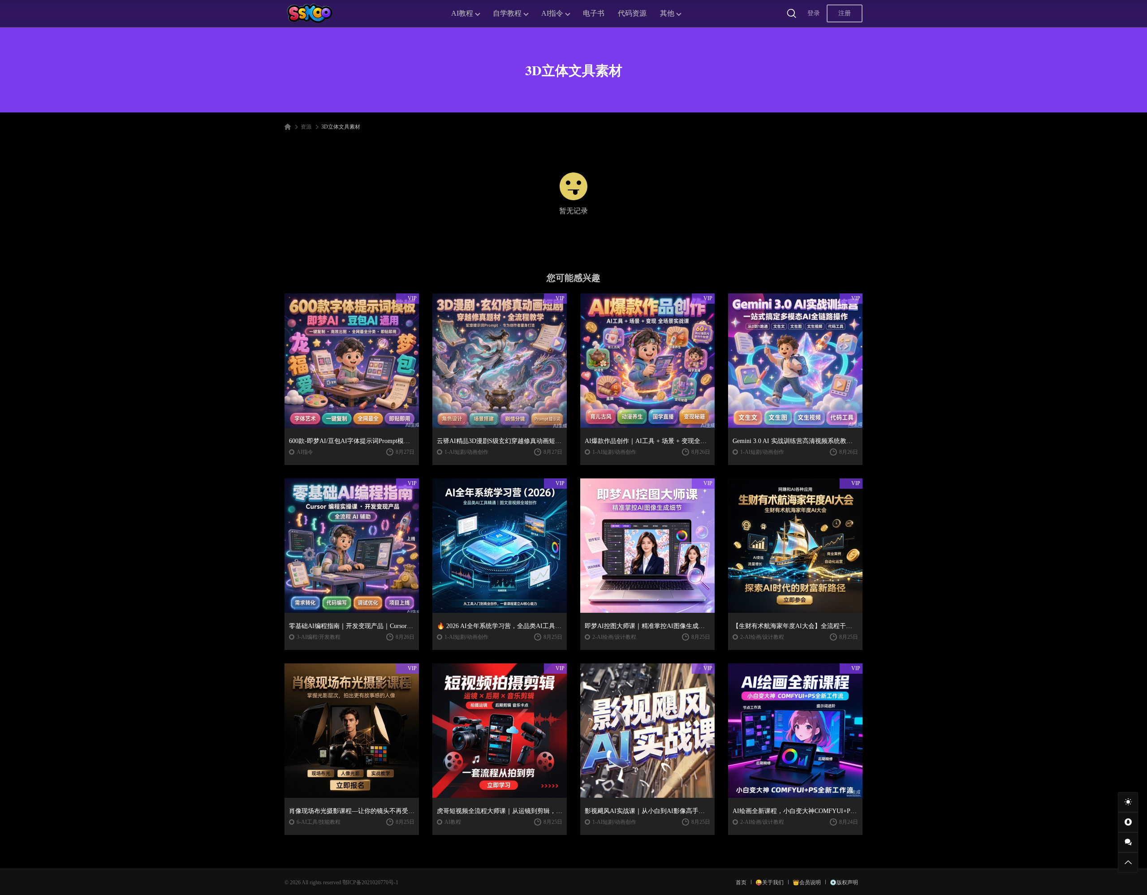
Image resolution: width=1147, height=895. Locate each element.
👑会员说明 (807, 882)
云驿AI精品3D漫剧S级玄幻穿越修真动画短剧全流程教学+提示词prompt (499, 441)
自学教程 (507, 13)
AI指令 (552, 13)
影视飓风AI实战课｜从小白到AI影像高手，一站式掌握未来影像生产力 (647, 811)
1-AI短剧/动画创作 (466, 452)
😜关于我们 (769, 882)
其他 (667, 13)
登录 (813, 13)
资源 (306, 127)
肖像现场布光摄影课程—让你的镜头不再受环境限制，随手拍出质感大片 (351, 811)
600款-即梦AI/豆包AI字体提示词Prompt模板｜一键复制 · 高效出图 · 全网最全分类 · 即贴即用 (351, 441)
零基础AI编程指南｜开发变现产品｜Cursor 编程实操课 (351, 626)
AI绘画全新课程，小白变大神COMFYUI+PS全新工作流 (795, 811)
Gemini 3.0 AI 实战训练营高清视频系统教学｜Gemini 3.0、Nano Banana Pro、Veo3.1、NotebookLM (795, 441)
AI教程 (462, 13)
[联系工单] (1128, 842)
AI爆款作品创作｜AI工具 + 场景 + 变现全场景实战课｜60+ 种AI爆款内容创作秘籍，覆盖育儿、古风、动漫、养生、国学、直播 (647, 441)
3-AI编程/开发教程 (319, 637)
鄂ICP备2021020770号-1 (370, 882)
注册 (844, 13)
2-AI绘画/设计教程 (614, 637)
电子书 (593, 13)
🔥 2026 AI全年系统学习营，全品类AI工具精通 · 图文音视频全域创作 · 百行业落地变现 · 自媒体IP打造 (499, 626)
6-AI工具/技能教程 (319, 822)
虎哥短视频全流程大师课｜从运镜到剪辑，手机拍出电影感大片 (499, 811)
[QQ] (1128, 822)
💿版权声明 (844, 882)
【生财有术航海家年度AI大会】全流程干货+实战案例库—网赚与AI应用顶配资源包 (795, 626)
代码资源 (632, 13)
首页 (741, 882)
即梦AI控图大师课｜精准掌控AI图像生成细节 (647, 626)
